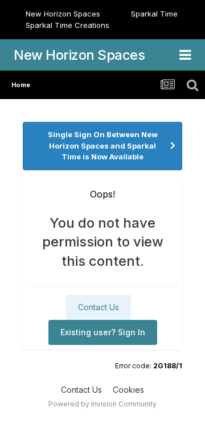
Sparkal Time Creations (67, 25)
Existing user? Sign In (102, 332)
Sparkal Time (154, 13)
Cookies (128, 389)
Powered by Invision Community (102, 404)
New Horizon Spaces (63, 13)
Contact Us (98, 307)
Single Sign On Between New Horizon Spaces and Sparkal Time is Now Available (103, 145)
